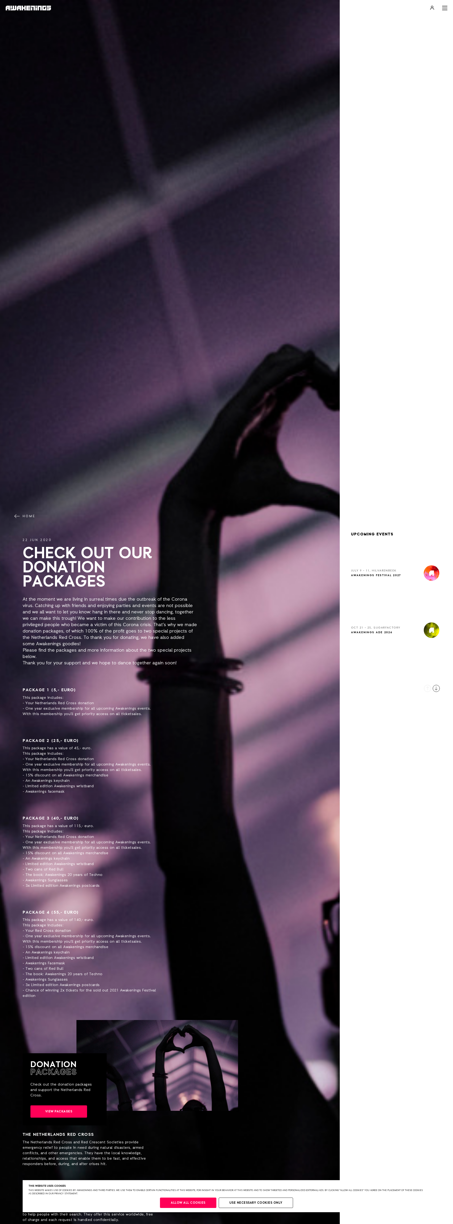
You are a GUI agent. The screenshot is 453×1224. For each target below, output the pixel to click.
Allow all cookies (188, 1202)
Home (29, 516)
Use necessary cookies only (255, 1202)
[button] (427, 688)
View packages (58, 1111)
